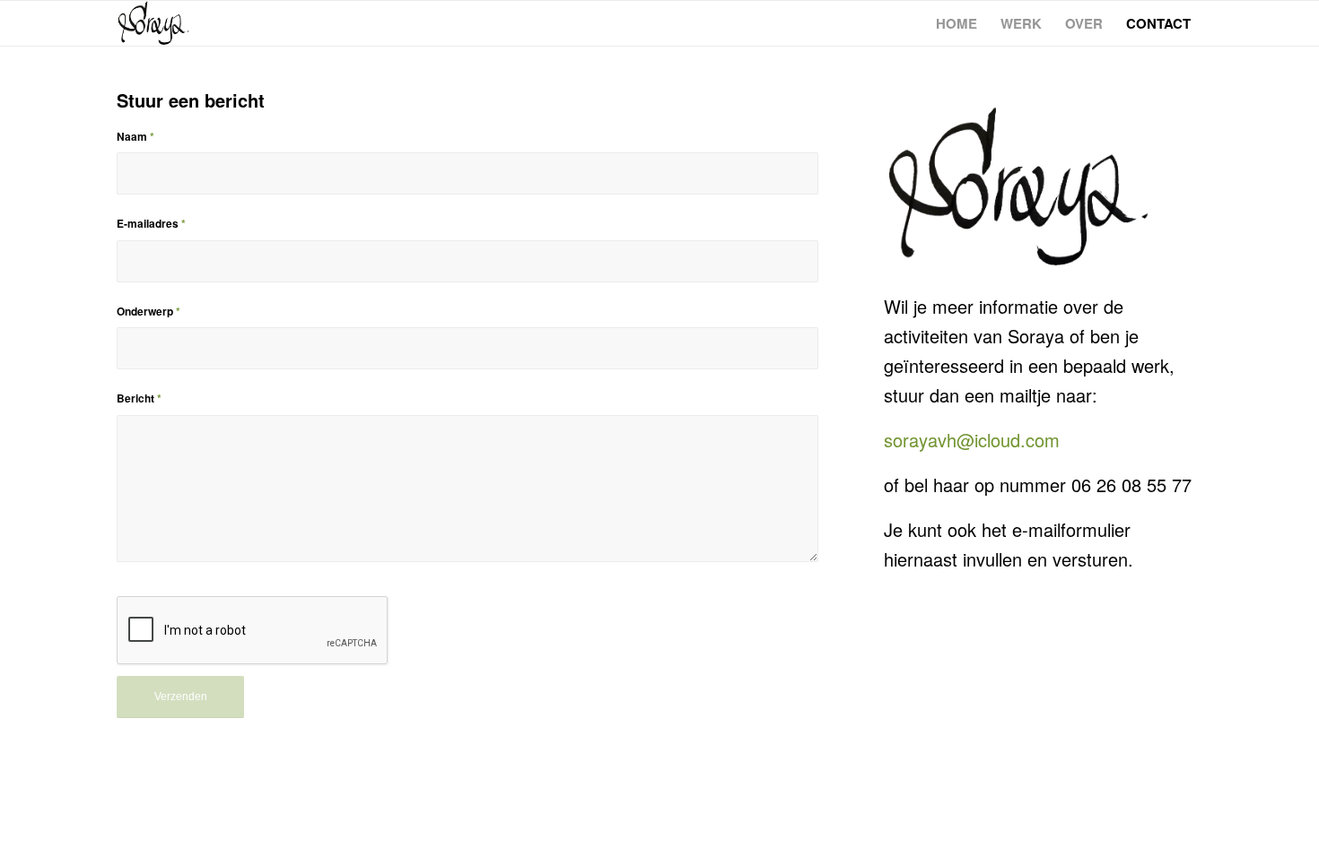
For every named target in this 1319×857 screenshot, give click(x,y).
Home (956, 23)
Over (1084, 23)
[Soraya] (153, 23)
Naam (135, 136)
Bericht (139, 398)
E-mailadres (151, 223)
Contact (1158, 23)
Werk (1021, 23)
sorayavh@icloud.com (972, 440)
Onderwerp (148, 311)
